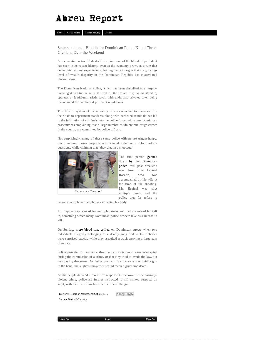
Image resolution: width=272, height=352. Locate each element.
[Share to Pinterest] (132, 294)
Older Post (150, 319)
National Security (92, 32)
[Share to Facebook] (129, 294)
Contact (108, 32)
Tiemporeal (96, 191)
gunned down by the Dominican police (138, 161)
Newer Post (64, 319)
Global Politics (73, 32)
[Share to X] (125, 294)
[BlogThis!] (122, 294)
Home (59, 32)
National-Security (77, 299)
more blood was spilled (93, 229)
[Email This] (118, 294)
